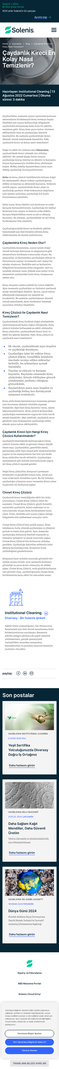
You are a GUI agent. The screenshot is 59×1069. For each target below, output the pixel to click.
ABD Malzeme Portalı (29, 983)
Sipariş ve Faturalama (30, 972)
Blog (28, 43)
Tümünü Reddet (29, 1050)
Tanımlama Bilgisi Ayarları (29, 1063)
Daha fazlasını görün (22, 765)
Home (5, 43)
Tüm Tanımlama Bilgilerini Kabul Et (29, 1042)
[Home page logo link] (30, 963)
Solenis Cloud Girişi (30, 994)
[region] (29, 1030)
